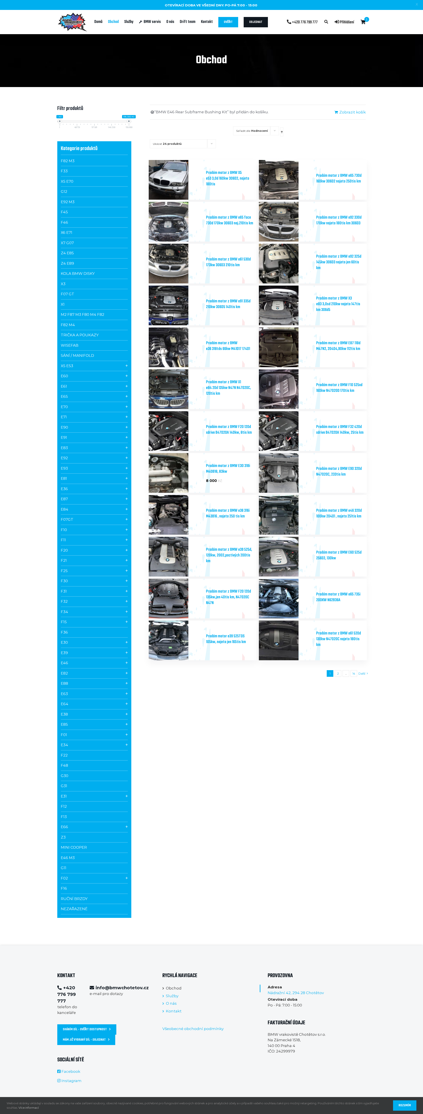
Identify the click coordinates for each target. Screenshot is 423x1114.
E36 (64, 489)
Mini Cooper (74, 847)
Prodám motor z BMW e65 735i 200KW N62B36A (338, 597)
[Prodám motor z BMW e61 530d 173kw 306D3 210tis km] (176, 263)
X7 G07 (67, 243)
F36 (64, 632)
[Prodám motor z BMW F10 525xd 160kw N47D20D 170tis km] (286, 389)
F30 (64, 581)
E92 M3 (67, 202)
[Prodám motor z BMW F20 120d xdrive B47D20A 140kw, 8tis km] (176, 431)
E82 (64, 673)
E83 (64, 448)
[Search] (326, 22)
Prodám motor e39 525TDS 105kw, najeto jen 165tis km (226, 639)
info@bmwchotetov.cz (122, 987)
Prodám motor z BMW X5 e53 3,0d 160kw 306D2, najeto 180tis (227, 179)
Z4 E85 (67, 253)
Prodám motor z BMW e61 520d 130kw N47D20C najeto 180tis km (338, 639)
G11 (63, 868)
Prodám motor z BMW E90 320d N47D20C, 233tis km (339, 472)
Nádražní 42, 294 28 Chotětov (296, 993)
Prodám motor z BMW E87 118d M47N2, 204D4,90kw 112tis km (338, 346)
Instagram (71, 1081)
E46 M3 (68, 857)
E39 (64, 653)
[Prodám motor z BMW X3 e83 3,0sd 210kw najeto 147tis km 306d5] (286, 305)
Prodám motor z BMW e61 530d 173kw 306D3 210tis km (228, 262)
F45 (64, 212)
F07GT (67, 519)
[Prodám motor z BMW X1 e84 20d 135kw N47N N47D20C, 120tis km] (176, 389)
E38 (64, 714)
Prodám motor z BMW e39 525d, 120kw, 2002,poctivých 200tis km (229, 555)
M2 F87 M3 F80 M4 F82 (82, 314)
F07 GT (67, 294)
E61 (64, 386)
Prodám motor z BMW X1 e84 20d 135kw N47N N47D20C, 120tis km (228, 388)
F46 (64, 222)
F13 (64, 817)
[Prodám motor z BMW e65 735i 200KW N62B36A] (286, 598)
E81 (64, 478)
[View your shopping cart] (363, 22)
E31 (64, 796)
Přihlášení (346, 22)
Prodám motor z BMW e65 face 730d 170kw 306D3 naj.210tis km (229, 220)
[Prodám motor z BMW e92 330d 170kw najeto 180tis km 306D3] (286, 222)
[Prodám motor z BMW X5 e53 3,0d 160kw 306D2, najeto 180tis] (176, 180)
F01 (64, 735)
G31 (64, 786)
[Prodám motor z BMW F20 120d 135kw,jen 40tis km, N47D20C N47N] (176, 598)
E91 (64, 437)
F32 (64, 601)
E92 (64, 458)
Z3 (63, 837)
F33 (64, 171)
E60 (64, 376)
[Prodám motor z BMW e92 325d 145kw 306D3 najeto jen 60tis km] (286, 263)
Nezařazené (74, 909)
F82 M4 (68, 325)
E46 (64, 663)
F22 (64, 755)
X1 (63, 304)
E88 (64, 683)
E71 (64, 417)
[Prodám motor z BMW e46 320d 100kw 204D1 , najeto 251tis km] (286, 515)
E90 (64, 427)
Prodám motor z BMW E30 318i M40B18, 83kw (228, 469)
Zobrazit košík (352, 112)
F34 (64, 612)
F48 (64, 765)
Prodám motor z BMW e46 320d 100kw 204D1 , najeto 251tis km (339, 514)
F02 (64, 878)
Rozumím (405, 1105)
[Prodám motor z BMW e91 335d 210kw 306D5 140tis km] (176, 305)
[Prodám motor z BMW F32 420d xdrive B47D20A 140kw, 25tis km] (286, 431)
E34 (64, 745)
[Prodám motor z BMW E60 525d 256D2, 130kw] (286, 557)
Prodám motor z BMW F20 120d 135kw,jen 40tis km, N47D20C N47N (228, 597)
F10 (64, 530)
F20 (64, 550)
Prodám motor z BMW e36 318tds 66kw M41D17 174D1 (228, 346)
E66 (64, 827)
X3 (63, 284)
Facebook (70, 1071)
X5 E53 (67, 366)
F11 (63, 540)
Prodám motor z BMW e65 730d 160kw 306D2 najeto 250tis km (339, 179)
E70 (64, 407)
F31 (64, 591)
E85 (64, 724)
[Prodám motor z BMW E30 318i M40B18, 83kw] (176, 473)
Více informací (29, 1107)
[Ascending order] (281, 131)
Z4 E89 (67, 263)
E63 (64, 694)
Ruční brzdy (74, 898)
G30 (64, 776)
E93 (64, 468)
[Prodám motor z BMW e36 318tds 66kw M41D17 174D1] (176, 347)
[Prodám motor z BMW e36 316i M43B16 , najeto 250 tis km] (176, 515)
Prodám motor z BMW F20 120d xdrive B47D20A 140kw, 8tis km (229, 430)
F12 (64, 806)
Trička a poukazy (80, 335)
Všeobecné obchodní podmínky (193, 1029)
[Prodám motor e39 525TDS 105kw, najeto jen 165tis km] (176, 640)
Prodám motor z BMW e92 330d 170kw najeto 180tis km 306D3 (339, 220)
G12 (64, 191)
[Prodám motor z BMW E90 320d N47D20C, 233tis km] (286, 473)
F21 (64, 560)
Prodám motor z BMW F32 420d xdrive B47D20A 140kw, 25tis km (340, 430)
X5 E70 (67, 181)
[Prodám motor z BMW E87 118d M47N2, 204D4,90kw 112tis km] (286, 347)
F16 (64, 888)
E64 (64, 704)
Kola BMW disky (78, 273)
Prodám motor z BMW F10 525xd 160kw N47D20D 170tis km (339, 388)
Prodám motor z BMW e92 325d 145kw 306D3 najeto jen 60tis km (338, 262)
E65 (64, 396)
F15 (64, 622)
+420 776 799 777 (304, 22)
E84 (64, 509)
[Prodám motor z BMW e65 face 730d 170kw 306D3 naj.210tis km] (176, 222)
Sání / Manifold (77, 355)
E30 (64, 642)
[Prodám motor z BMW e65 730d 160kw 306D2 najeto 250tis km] (286, 180)
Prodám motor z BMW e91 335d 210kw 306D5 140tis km (228, 304)
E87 (64, 499)
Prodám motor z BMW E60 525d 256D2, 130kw (339, 555)
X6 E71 (66, 232)
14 (353, 673)
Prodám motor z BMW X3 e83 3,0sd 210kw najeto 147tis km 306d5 (338, 304)
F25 (64, 571)
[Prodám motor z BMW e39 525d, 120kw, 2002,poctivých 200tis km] (176, 557)
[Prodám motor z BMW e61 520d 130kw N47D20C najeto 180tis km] (286, 640)
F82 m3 (67, 161)
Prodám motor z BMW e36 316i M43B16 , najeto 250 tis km (228, 514)
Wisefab (69, 345)
